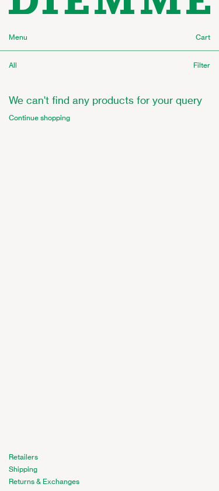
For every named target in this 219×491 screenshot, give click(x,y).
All (13, 65)
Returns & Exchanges (44, 481)
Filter (201, 65)
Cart (203, 37)
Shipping (23, 469)
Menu (18, 37)
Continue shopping (39, 117)
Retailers (23, 456)
